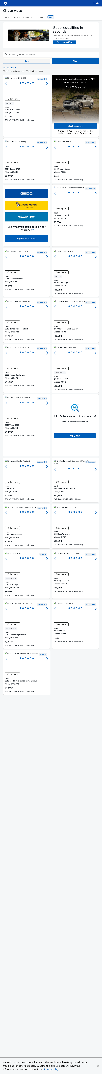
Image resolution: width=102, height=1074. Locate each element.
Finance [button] (16, 17)
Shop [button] (51, 17)
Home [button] (6, 17)
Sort (27, 61)
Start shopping (75, 126)
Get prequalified (65, 42)
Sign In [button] (96, 3)
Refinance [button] (27, 17)
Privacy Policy (51, 1069)
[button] (98, 1066)
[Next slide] (47, 83)
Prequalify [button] (40, 17)
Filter (75, 61)
